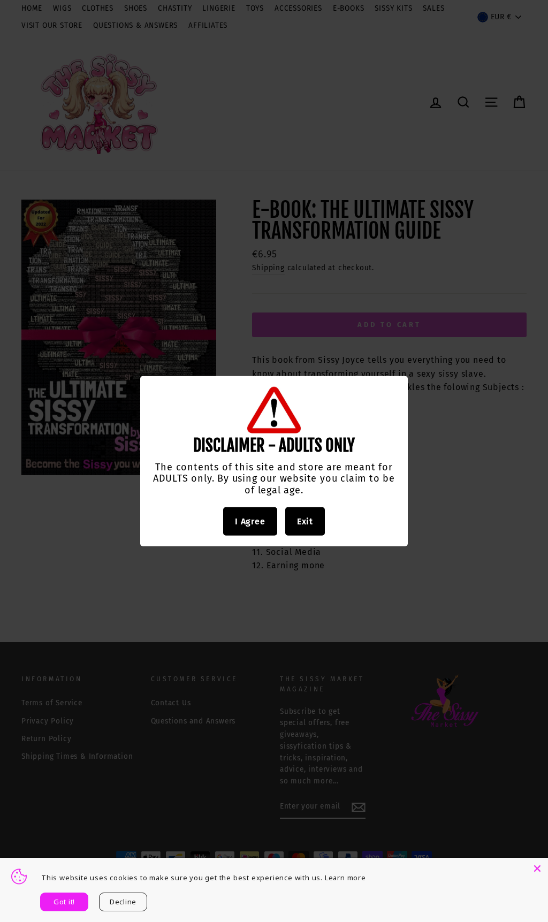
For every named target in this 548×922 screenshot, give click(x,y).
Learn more (345, 877)
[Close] (537, 868)
